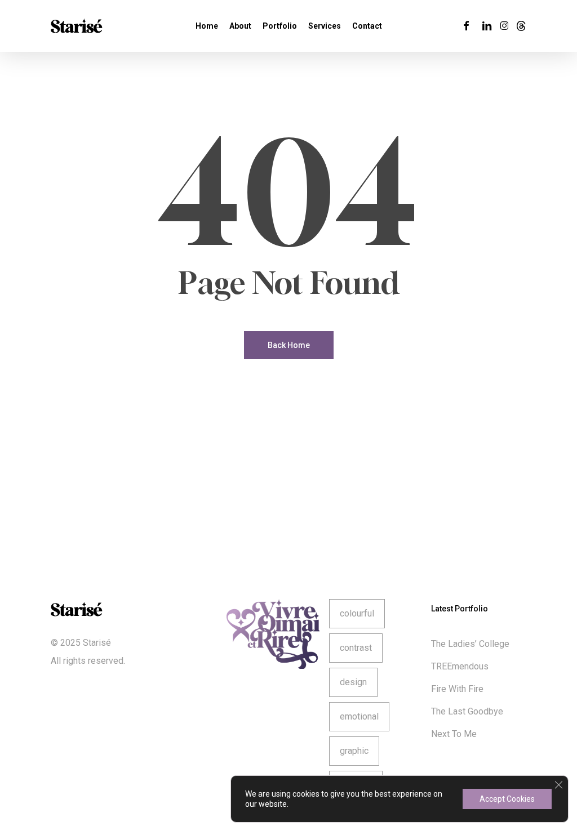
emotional (359, 716)
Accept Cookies (507, 798)
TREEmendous (460, 666)
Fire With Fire (457, 688)
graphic (354, 750)
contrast (356, 647)
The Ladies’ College (470, 643)
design (353, 682)
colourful (357, 613)
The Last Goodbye (467, 711)
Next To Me (454, 734)
